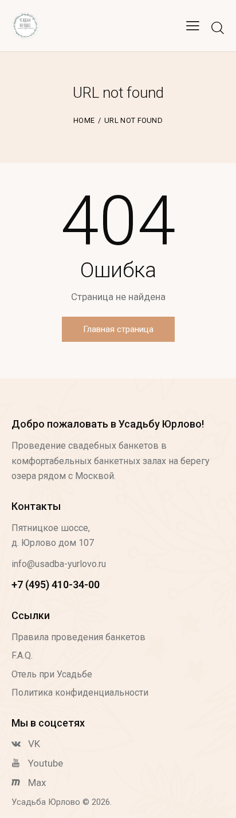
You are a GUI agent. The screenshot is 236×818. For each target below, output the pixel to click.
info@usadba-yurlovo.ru (58, 563)
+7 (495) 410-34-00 (55, 584)
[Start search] (217, 27)
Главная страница (118, 329)
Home (84, 120)
